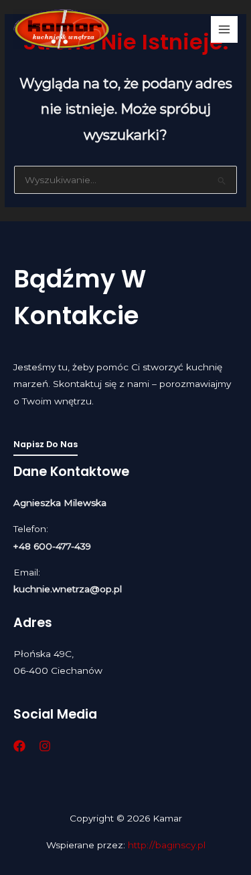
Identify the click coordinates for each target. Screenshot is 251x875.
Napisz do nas (45, 444)
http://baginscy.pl (166, 845)
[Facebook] (19, 746)
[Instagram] (45, 746)
